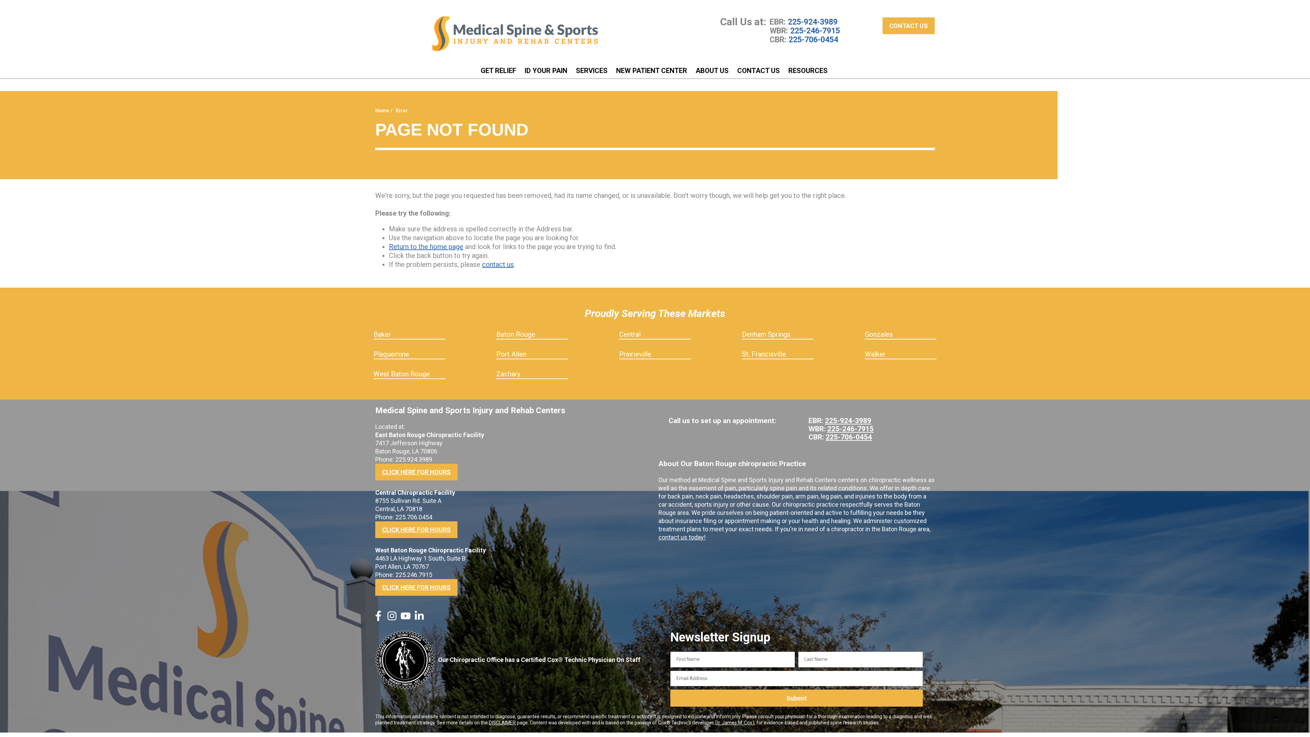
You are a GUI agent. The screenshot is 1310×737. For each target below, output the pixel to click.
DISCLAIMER (502, 722)
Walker (875, 354)
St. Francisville (764, 354)
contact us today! (681, 537)
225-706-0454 (813, 39)
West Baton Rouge (402, 374)
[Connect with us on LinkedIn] (419, 619)
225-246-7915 (815, 30)
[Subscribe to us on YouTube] (406, 619)
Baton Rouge (515, 334)
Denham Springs (766, 334)
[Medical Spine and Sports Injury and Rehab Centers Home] (515, 34)
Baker (382, 334)
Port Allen (511, 354)
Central (630, 334)
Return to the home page (426, 247)
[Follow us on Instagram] (392, 619)
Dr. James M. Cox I (734, 722)
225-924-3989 (813, 22)
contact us (498, 264)
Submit (796, 698)
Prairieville (635, 354)
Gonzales (879, 334)
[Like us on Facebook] (378, 619)
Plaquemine (391, 354)
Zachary (508, 374)
